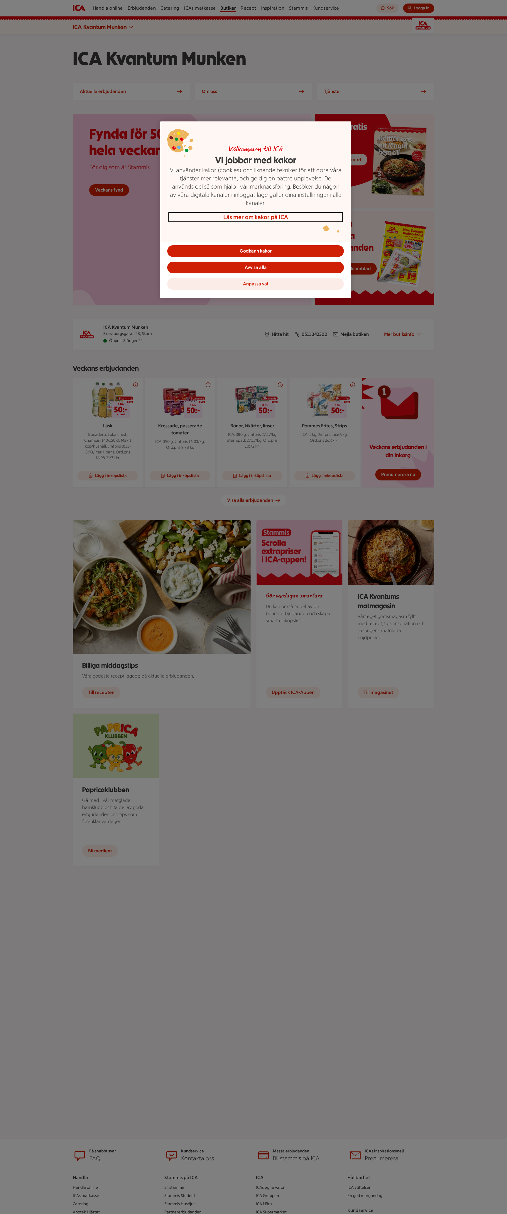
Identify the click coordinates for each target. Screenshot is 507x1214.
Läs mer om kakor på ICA (255, 217)
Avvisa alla (256, 267)
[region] (255, 209)
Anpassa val (255, 284)
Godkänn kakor (256, 251)
